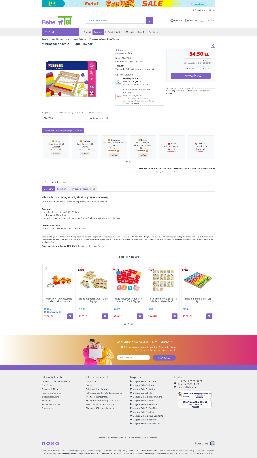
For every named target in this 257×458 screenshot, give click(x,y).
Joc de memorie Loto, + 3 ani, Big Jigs (93, 300)
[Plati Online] (201, 443)
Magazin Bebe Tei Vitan (143, 412)
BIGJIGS (82, 309)
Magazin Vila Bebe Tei (142, 392)
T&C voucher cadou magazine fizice (102, 400)
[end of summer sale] (128, 3)
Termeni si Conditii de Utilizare (56, 381)
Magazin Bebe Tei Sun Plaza (145, 408)
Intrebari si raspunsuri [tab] (83, 188)
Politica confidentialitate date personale (104, 392)
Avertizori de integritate (97, 396)
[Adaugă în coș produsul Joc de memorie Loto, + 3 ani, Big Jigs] (105, 316)
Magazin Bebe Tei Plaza (143, 400)
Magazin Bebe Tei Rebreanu (145, 404)
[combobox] (116, 20)
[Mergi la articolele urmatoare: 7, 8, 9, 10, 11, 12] (130, 161)
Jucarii (68, 39)
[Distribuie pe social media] (213, 45)
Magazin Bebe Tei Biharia (144, 381)
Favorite (178, 20)
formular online (107, 408)
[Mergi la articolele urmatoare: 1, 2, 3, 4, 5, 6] (126, 161)
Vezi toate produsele (99, 118)
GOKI (150, 309)
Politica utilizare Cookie (96, 389)
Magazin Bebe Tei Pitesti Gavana (147, 396)
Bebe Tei (45, 39)
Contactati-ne (48, 408)
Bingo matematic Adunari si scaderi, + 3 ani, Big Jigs (128, 300)
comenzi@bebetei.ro (187, 387)
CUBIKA (47, 309)
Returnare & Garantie (51, 392)
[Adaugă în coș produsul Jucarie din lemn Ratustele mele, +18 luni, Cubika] (70, 316)
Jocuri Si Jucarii (57, 39)
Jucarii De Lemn (79, 39)
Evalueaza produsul (123, 53)
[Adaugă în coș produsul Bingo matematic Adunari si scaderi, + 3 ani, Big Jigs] (140, 316)
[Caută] (149, 20)
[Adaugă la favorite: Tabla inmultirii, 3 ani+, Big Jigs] (184, 268)
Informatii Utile (199, 10)
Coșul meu (193, 20)
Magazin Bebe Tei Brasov (144, 385)
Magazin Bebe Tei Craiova (144, 389)
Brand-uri (46, 400)
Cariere (89, 385)
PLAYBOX (126, 58)
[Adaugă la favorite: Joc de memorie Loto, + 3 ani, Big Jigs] (80, 268)
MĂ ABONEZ (164, 357)
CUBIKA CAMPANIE (52, 312)
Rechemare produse (51, 404)
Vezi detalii (135, 103)
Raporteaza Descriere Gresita (91, 246)
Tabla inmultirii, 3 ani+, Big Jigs (198, 300)
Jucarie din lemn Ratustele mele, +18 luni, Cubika (59, 300)
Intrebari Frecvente (50, 396)
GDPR (211, 10)
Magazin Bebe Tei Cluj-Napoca (146, 423)
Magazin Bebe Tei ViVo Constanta (148, 415)
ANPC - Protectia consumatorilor (101, 404)
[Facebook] (43, 443)
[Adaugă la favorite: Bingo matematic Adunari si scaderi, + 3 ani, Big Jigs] (114, 268)
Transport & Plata (50, 389)
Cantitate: (189, 68)
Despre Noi (91, 381)
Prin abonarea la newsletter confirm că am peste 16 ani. (150, 347)
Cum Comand (48, 385)
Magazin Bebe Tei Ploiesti (144, 419)
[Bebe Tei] (57, 20)
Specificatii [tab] (62, 188)
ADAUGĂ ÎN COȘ (192, 75)
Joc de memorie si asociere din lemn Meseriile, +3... (163, 300)
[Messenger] (48, 443)
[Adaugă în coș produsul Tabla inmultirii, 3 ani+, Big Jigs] (209, 316)
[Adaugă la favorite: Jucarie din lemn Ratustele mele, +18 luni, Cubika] (45, 268)
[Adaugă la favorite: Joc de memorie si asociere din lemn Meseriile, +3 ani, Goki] (149, 268)
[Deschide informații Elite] (81, 270)
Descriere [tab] (48, 188)
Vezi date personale (155, 350)
